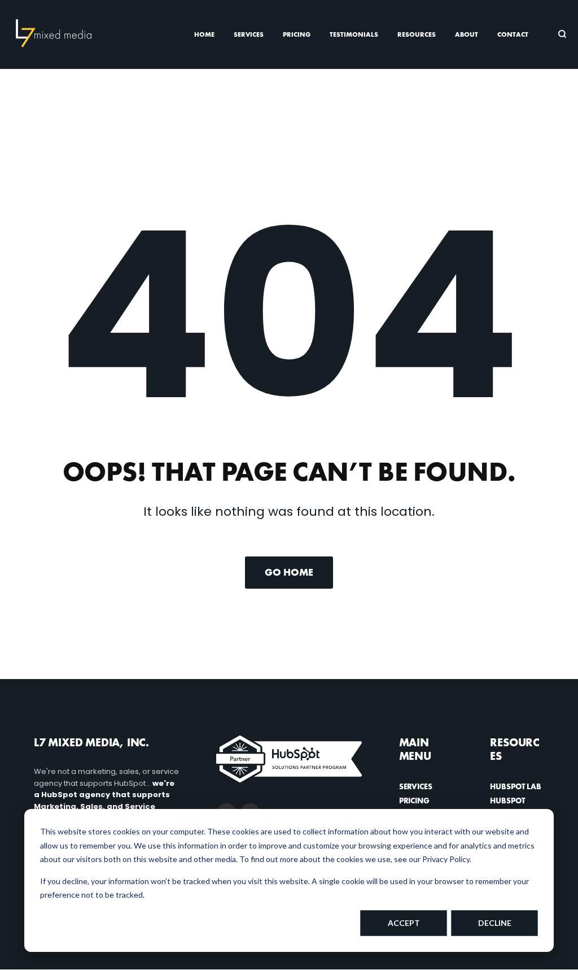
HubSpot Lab (515, 786)
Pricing (296, 34)
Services (249, 34)
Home (204, 34)
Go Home (289, 572)
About (466, 34)
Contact (512, 34)
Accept (404, 923)
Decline (494, 923)
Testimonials (354, 34)
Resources (416, 34)
